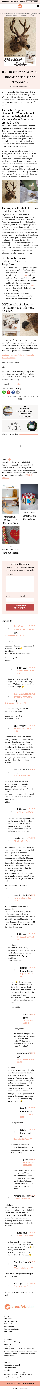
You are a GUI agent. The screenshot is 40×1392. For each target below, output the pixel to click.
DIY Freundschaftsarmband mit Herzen (10, 549)
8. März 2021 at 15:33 (22, 1286)
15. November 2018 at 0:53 (21, 1139)
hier (25, 275)
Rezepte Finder (9, 1326)
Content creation (10, 1368)
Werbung (7, 1344)
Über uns (7, 1362)
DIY (15, 13)
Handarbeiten (22, 13)
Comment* (10, 575)
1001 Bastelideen (10, 1324)
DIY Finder (7, 1319)
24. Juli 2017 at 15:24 (22, 841)
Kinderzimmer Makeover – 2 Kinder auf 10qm (10, 520)
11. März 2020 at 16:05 (25, 1236)
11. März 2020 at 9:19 (22, 1199)
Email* (22, 596)
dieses (32, 286)
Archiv (6, 1316)
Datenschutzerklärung (12, 1342)
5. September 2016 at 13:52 (15, 703)
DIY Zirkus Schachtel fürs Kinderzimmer (29, 515)
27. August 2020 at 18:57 (23, 1268)
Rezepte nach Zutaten (11, 1329)
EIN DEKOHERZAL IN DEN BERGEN (24, 695)
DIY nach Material (10, 1321)
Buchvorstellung (14, 397)
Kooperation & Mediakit (12, 1365)
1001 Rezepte (8, 1332)
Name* (8, 596)
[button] (4, 392)
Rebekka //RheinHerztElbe (24, 628)
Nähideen (34, 397)
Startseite (4, 13)
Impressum (8, 1339)
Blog (11, 13)
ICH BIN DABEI (32, 2)
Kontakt (7, 1370)
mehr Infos (16, 384)
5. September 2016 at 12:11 (15, 636)
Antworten (31, 626)
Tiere (20, 399)
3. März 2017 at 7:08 (22, 776)
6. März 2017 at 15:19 (25, 812)
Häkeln (26, 397)
